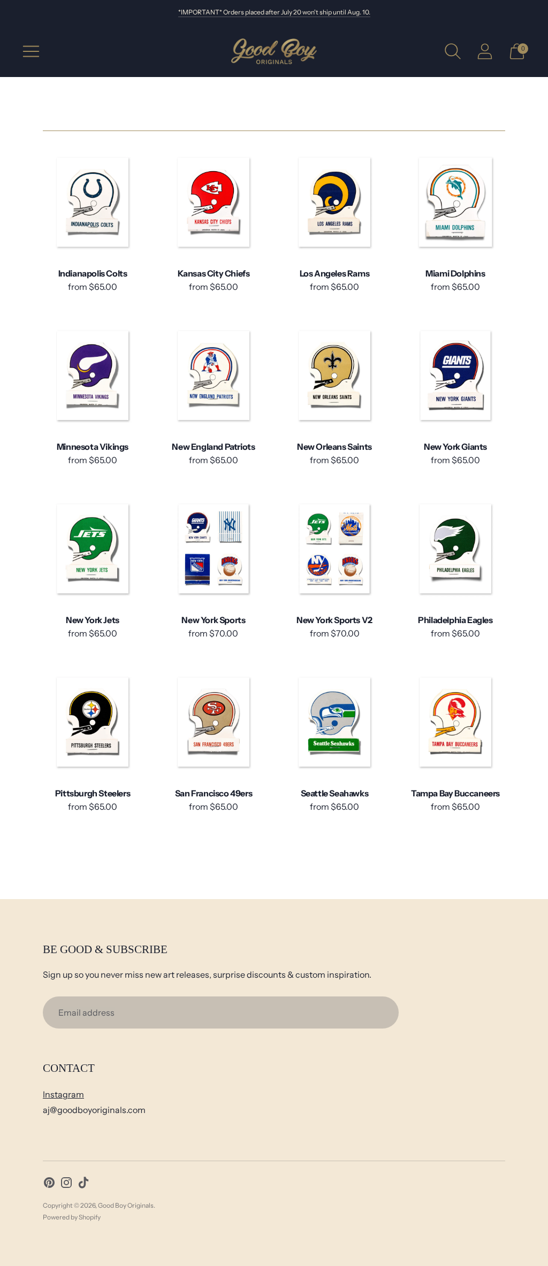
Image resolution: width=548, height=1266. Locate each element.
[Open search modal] (453, 51)
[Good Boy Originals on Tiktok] (83, 1184)
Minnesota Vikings (92, 446)
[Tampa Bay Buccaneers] (455, 722)
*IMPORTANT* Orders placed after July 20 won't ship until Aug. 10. (274, 12)
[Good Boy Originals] (274, 51)
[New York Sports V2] (334, 549)
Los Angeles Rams (335, 273)
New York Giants (455, 446)
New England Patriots (213, 446)
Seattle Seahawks (335, 793)
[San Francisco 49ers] (213, 722)
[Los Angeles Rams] (334, 202)
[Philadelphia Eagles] (455, 549)
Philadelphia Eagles (455, 620)
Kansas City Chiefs (214, 273)
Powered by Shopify (72, 1217)
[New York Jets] (92, 549)
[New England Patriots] (213, 375)
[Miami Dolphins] (455, 202)
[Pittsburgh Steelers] (92, 722)
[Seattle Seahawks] (334, 722)
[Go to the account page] (485, 51)
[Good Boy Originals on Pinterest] (49, 1184)
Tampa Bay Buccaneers (455, 793)
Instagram (63, 1094)
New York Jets (92, 620)
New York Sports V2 (334, 620)
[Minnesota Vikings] (92, 375)
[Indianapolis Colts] (92, 202)
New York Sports (213, 620)
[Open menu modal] (31, 51)
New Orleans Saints (334, 446)
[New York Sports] (213, 549)
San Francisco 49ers (213, 793)
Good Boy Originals (126, 1205)
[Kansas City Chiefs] (213, 202)
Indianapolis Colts (92, 273)
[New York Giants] (455, 375)
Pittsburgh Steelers (92, 793)
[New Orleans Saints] (334, 375)
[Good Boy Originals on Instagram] (66, 1184)
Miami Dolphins (455, 273)
